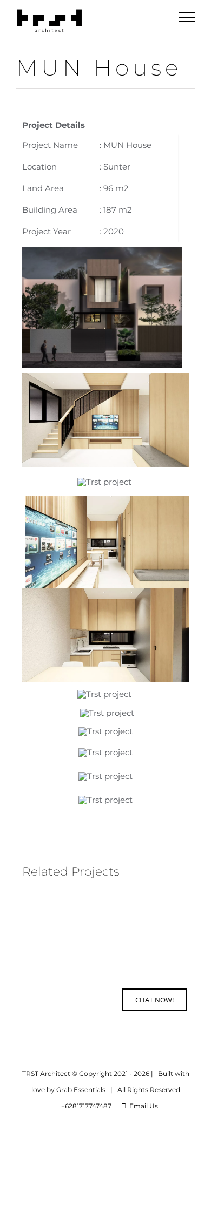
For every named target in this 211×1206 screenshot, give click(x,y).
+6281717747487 (84, 1106)
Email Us (142, 1106)
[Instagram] (57, 1001)
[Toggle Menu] (187, 17)
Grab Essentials (81, 1090)
